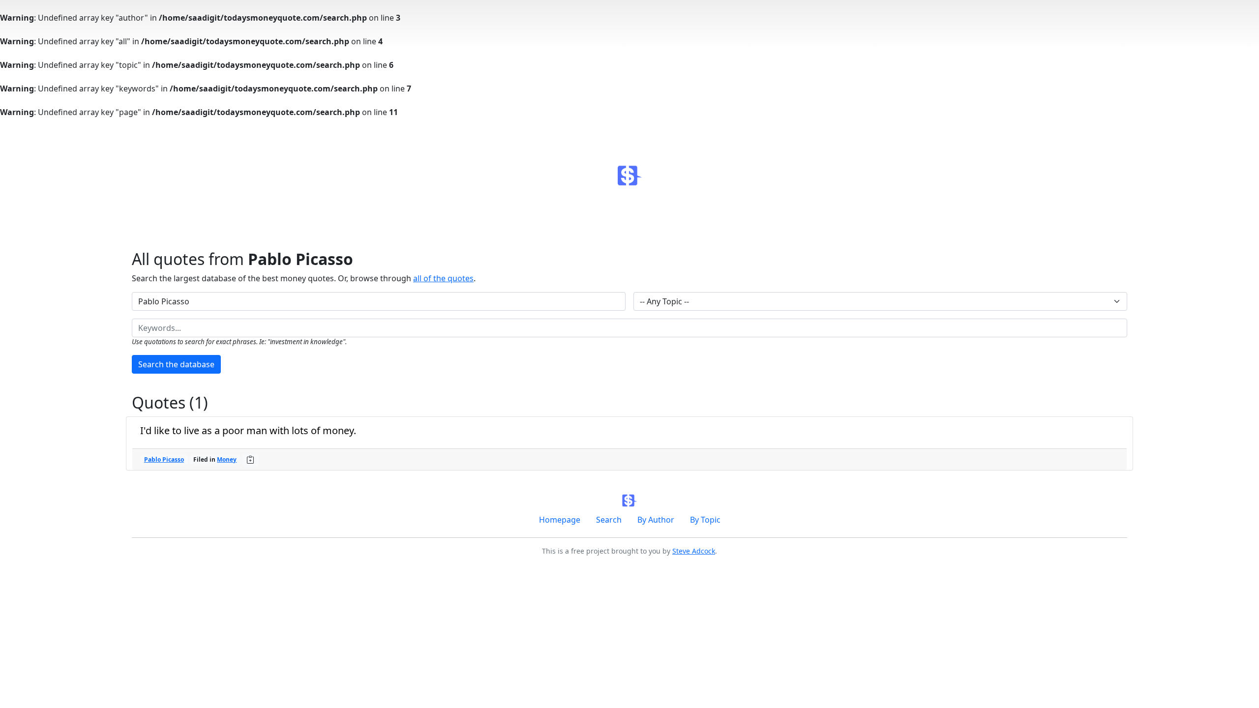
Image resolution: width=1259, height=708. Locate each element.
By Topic (705, 519)
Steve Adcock (693, 551)
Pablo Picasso (164, 459)
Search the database (176, 364)
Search (609, 519)
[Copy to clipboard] (250, 460)
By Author (655, 519)
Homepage (559, 519)
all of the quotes (443, 278)
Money (227, 459)
